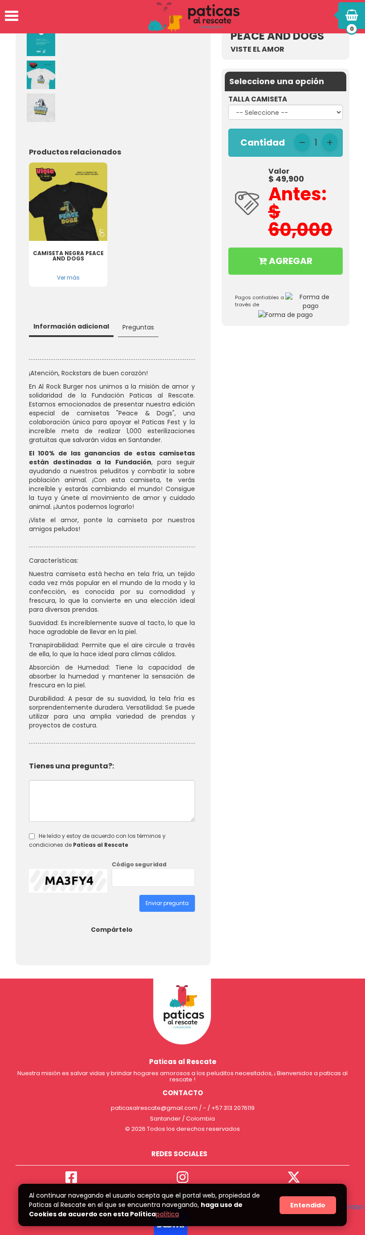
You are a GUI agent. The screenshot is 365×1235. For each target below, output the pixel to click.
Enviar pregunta (167, 903)
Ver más (68, 277)
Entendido (307, 1205)
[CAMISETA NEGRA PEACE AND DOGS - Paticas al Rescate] (68, 201)
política (167, 1214)
